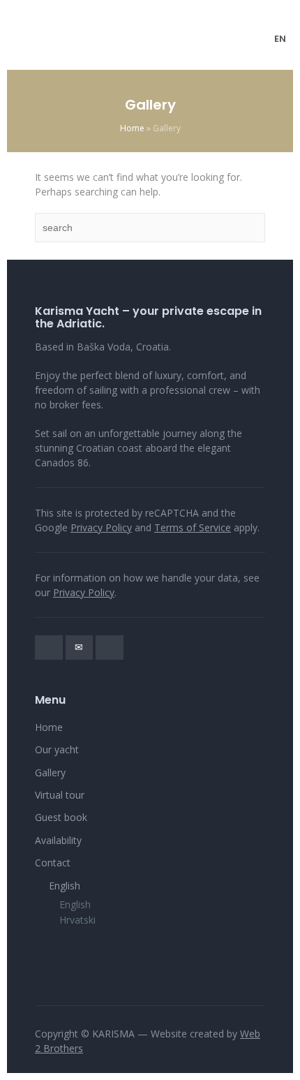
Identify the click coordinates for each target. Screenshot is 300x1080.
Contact (52, 862)
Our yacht (57, 749)
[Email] (79, 647)
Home (132, 128)
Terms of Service (192, 527)
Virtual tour (59, 794)
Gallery (50, 772)
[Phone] (49, 647)
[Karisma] (150, 38)
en (280, 38)
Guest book (61, 817)
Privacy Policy (101, 527)
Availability (58, 840)
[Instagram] (109, 647)
